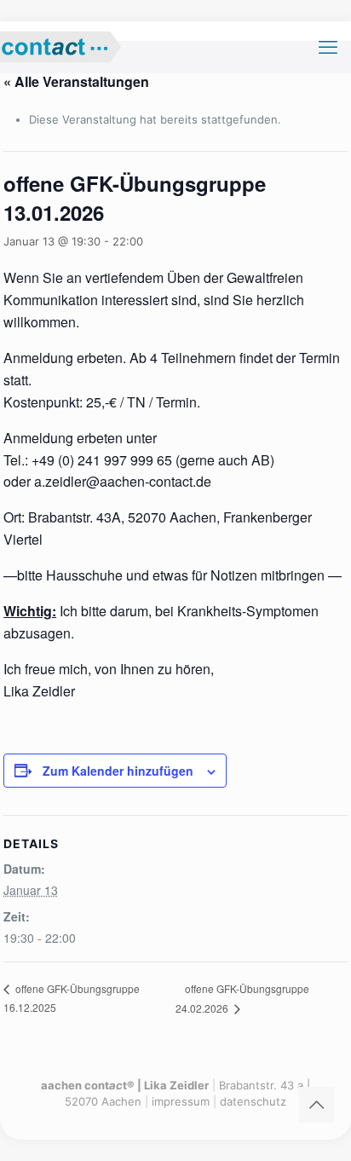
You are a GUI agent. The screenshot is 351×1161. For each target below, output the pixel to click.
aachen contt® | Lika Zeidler (125, 1085)
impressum (181, 1101)
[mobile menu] (328, 46)
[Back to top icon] (316, 1105)
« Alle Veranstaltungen (76, 81)
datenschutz (253, 1101)
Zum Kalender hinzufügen (118, 770)
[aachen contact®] (76, 47)
